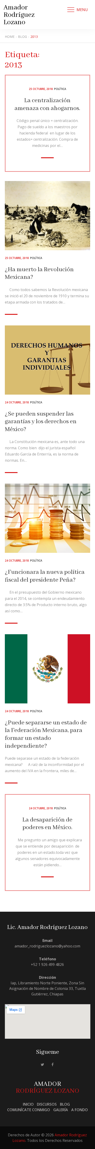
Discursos (47, 1104)
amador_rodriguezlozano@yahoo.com (47, 946)
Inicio (28, 1104)
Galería (60, 1109)
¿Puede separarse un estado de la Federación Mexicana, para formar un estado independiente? (46, 734)
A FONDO (79, 1109)
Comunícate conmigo (28, 1109)
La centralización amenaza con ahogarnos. (47, 104)
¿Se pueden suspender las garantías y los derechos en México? (41, 421)
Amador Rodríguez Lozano (19, 15)
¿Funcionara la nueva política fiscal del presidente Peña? (45, 576)
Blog (65, 1104)
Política (60, 89)
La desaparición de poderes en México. (47, 824)
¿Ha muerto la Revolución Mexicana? (39, 273)
